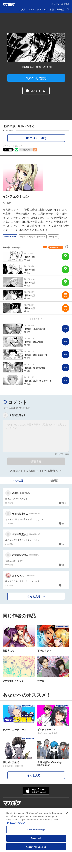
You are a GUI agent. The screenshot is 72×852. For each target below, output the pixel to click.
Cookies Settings (36, 829)
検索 (68, 9)
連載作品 (60, 9)
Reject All (36, 838)
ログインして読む (36, 78)
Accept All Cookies (36, 846)
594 (64, 523)
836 (64, 503)
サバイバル (53, 236)
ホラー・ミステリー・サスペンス (32, 236)
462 (64, 544)
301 (64, 565)
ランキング (42, 9)
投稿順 (54, 480)
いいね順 (18, 480)
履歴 (52, 9)
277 (64, 585)
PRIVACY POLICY (16, 822)
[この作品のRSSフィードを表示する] (35, 149)
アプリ (31, 9)
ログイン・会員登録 (60, 4)
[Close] (66, 813)
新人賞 (22, 9)
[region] (36, 830)
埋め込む (27, 149)
